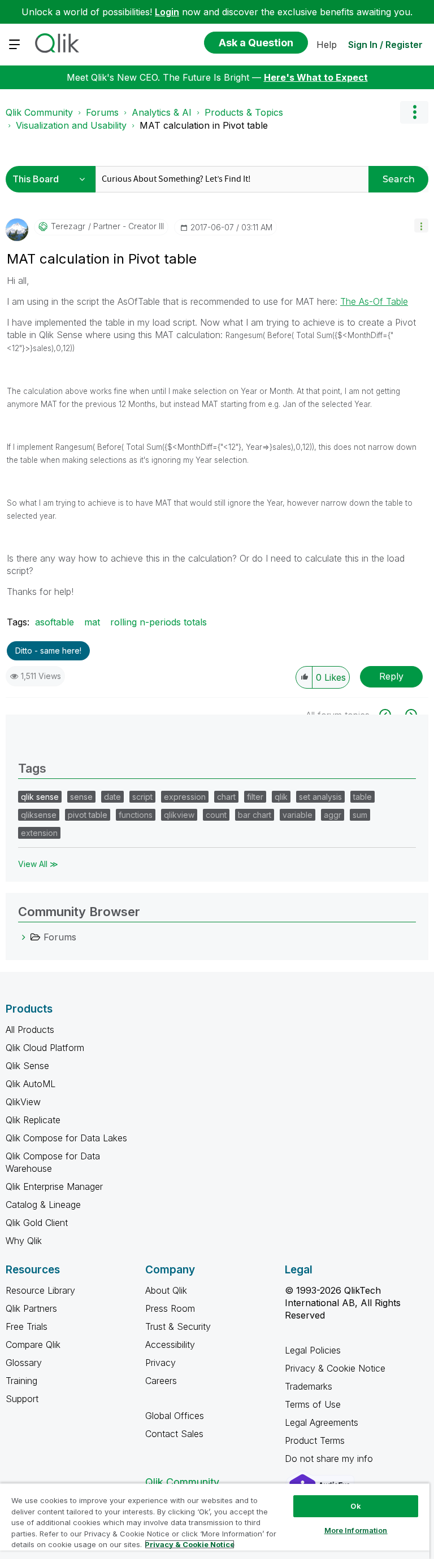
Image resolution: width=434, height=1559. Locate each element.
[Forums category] (23, 937)
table (362, 797)
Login (167, 11)
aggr (332, 815)
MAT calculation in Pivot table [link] (204, 125)
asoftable (54, 622)
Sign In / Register (385, 44)
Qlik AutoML (30, 1083)
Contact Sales (174, 1433)
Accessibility (170, 1344)
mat (92, 622)
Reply (391, 676)
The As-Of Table (374, 301)
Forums (102, 112)
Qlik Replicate (33, 1120)
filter (255, 797)
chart (226, 797)
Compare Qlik (33, 1344)
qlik (281, 797)
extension (39, 833)
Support (22, 1398)
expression (185, 797)
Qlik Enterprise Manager (54, 1186)
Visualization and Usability (71, 125)
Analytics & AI (162, 112)
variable (298, 815)
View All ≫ (38, 864)
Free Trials (26, 1326)
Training (21, 1380)
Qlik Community (39, 112)
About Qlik (166, 1290)
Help (326, 44)
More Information (356, 1530)
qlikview (179, 815)
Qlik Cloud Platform (45, 1047)
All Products (30, 1029)
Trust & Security (178, 1326)
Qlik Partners (31, 1308)
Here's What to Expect (316, 77)
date (112, 797)
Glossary (24, 1362)
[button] (421, 225)
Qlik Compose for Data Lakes (66, 1138)
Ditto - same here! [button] (48, 650)
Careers (161, 1380)
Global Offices (174, 1415)
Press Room (170, 1308)
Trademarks (308, 1386)
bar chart (254, 815)
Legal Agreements (321, 1422)
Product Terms (315, 1440)
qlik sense (40, 797)
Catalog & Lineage (43, 1204)
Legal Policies (313, 1350)
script (142, 797)
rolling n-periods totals (158, 622)
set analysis (320, 797)
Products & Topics (244, 112)
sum (360, 815)
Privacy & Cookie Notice (335, 1368)
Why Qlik (24, 1240)
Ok (355, 1505)
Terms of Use (313, 1404)
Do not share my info (330, 1458)
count (216, 815)
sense (81, 797)
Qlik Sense (27, 1065)
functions (136, 815)
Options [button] (414, 112)
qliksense (39, 815)
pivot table (87, 815)
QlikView (23, 1101)
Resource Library (40, 1290)
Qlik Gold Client (37, 1222)
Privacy (160, 1362)
